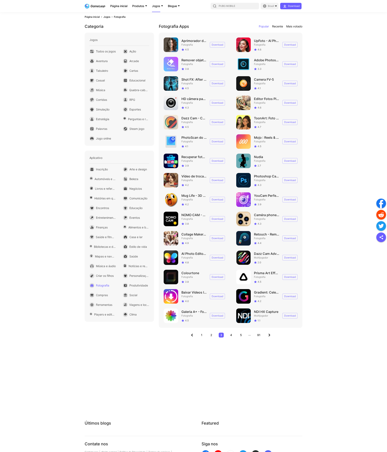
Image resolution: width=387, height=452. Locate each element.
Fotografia (120, 16)
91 (258, 335)
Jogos (156, 6)
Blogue (172, 6)
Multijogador (261, 257)
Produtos (138, 6)
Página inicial (118, 6)
